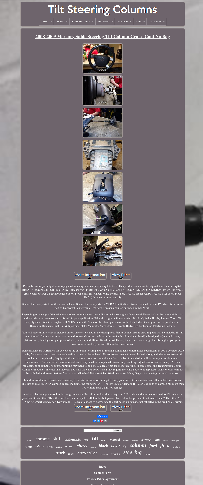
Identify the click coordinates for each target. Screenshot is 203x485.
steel (50, 446)
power (104, 440)
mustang (104, 454)
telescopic (175, 440)
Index (102, 466)
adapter (135, 440)
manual (115, 439)
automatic (73, 439)
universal (146, 439)
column (138, 445)
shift (57, 438)
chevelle (93, 447)
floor (165, 445)
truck (60, 453)
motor (29, 440)
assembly (115, 454)
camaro (126, 440)
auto (157, 439)
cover (166, 440)
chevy (82, 445)
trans (147, 454)
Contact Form (102, 473)
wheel (69, 446)
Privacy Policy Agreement (102, 479)
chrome (43, 438)
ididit (71, 453)
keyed (115, 446)
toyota (29, 446)
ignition (59, 447)
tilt (95, 438)
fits (124, 446)
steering (132, 452)
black (103, 446)
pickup (176, 447)
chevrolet (87, 453)
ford (153, 445)
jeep (86, 439)
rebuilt (39, 446)
